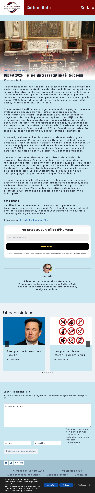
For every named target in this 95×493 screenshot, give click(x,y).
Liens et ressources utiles (23, 474)
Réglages (82, 485)
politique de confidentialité (54, 254)
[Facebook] (16, 463)
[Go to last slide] (7, 344)
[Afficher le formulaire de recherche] (82, 8)
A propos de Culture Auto (28, 470)
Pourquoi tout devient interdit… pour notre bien (69, 353)
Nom (8, 443)
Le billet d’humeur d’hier (35, 220)
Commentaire (14, 406)
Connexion (81, 474)
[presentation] (24, 331)
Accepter (51, 485)
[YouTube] (6, 463)
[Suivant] (88, 344)
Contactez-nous (72, 470)
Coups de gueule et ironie (15, 71)
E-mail (40, 443)
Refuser (66, 485)
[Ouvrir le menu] (92, 8)
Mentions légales (57, 474)
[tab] (42, 372)
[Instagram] (21, 463)
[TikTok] (11, 463)
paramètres (26, 491)
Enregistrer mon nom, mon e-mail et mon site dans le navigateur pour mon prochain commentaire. (77, 435)
